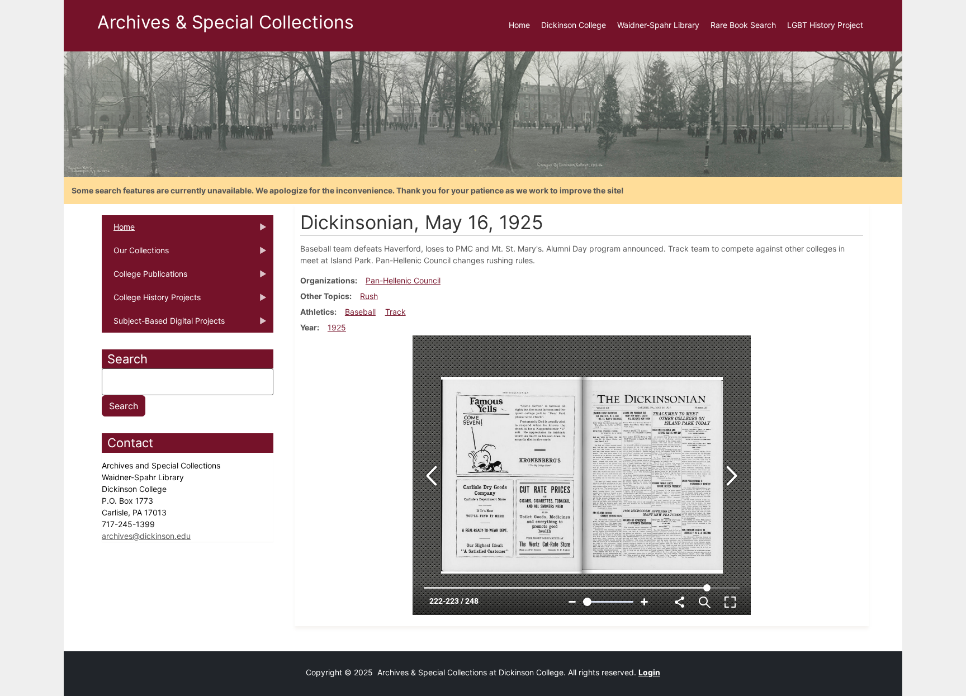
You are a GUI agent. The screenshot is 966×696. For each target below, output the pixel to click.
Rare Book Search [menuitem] (743, 25)
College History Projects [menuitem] (151, 300)
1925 (337, 327)
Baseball (360, 311)
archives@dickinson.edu (146, 536)
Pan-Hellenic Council (403, 280)
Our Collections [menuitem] (135, 253)
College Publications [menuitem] (144, 277)
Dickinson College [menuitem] (573, 25)
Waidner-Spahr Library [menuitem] (658, 25)
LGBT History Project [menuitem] (825, 25)
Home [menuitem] (519, 25)
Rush (369, 296)
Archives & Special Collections (225, 22)
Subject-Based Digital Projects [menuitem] (163, 324)
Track (395, 311)
